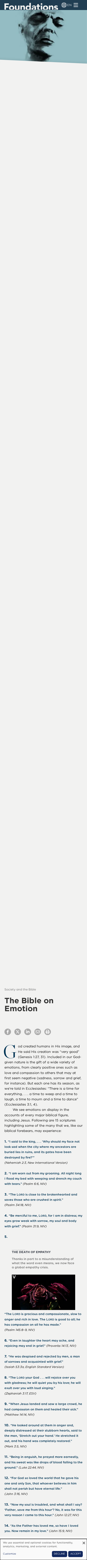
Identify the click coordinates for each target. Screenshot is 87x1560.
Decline (59, 1553)
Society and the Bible (20, 989)
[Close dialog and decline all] (84, 1541)
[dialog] (43, 1549)
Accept (75, 1553)
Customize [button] (9, 1553)
